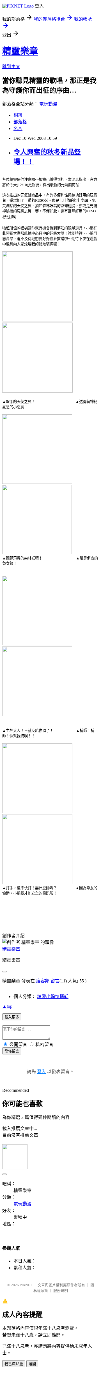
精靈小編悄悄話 (52, 996)
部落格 (20, 121)
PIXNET (26, 1285)
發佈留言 (11, 1051)
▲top (7, 1006)
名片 (17, 128)
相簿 (17, 115)
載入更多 (11, 1017)
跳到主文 (11, 66)
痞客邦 (42, 981)
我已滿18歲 (13, 1364)
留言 (54, 981)
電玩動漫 (48, 104)
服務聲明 (60, 1291)
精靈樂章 (20, 51)
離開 (32, 1364)
